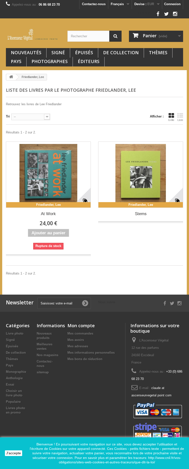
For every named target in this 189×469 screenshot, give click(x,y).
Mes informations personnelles (91, 352)
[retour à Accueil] (11, 77)
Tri (8, 116)
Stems (141, 213)
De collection (121, 52)
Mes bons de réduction (84, 359)
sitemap (43, 372)
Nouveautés (26, 52)
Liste (180, 119)
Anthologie (14, 378)
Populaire (13, 402)
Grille (171, 119)
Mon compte (81, 325)
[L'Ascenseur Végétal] (33, 34)
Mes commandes (80, 333)
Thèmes (158, 52)
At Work (48, 213)
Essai (10, 384)
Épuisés (84, 52)
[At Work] (48, 174)
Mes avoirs (75, 340)
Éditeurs (88, 61)
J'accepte (13, 453)
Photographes (50, 61)
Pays (16, 61)
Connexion (172, 4)
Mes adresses (77, 346)
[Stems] (141, 174)
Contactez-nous (94, 4)
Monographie (16, 372)
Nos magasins (47, 355)
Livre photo (14, 333)
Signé (58, 52)
